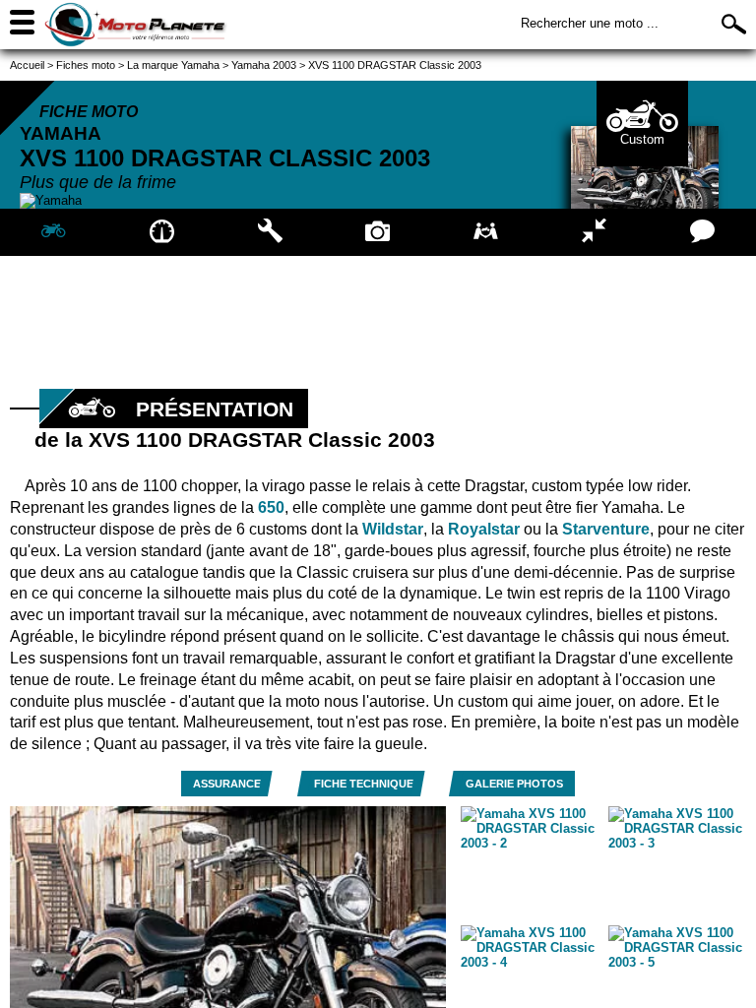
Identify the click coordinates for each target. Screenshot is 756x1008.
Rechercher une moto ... (590, 23)
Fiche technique (363, 783)
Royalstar (484, 529)
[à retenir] (162, 232)
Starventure (606, 529)
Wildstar (392, 529)
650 (271, 507)
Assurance (227, 783)
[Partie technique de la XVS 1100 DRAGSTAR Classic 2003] (270, 232)
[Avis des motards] (702, 232)
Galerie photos (514, 783)
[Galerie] (378, 232)
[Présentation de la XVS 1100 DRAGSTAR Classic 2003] (54, 232)
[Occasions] (486, 232)
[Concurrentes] (594, 232)
